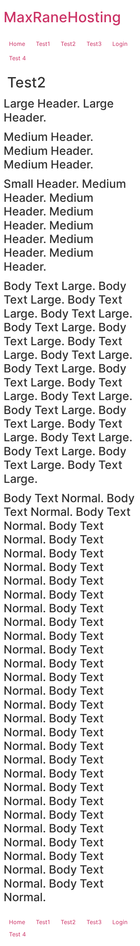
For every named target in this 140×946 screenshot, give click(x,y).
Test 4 (17, 58)
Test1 (43, 43)
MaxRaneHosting (62, 17)
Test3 (94, 43)
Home (17, 43)
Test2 (68, 43)
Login (119, 43)
